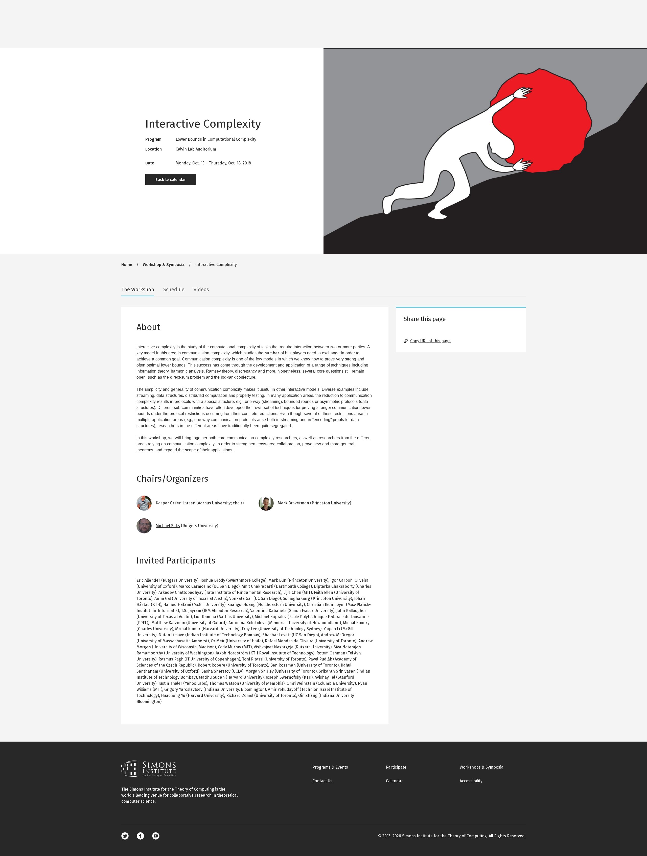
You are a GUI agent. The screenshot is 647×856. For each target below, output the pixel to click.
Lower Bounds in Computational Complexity (216, 139)
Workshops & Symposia (481, 767)
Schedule (173, 289)
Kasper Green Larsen (175, 503)
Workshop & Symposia (163, 264)
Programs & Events (330, 767)
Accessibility (471, 780)
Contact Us (322, 780)
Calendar (394, 780)
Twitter (125, 836)
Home (126, 264)
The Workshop (137, 289)
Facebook (140, 836)
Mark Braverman (293, 503)
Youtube (155, 836)
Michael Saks (168, 525)
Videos (201, 289)
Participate (396, 767)
